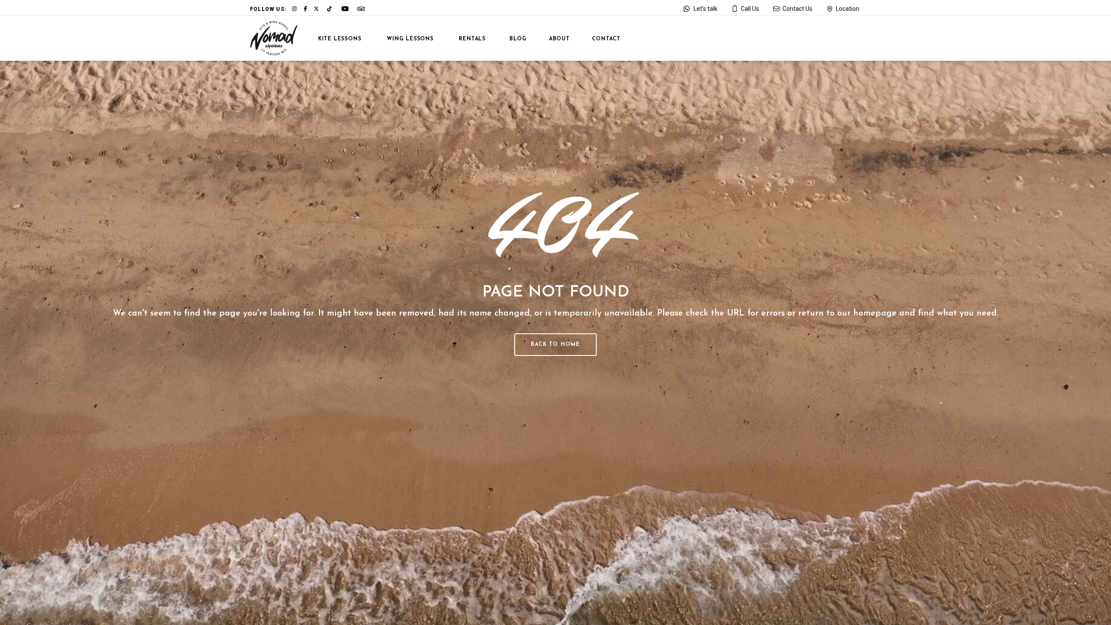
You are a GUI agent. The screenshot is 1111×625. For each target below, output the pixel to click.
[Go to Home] (274, 38)
